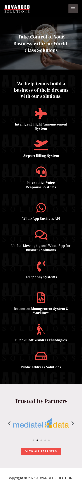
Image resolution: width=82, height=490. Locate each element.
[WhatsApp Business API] (41, 207)
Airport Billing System (41, 155)
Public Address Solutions (41, 366)
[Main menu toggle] (73, 9)
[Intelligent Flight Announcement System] (41, 113)
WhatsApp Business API (41, 218)
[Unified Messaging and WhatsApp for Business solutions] (41, 234)
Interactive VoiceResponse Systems (41, 184)
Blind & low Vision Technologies (41, 339)
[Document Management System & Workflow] (41, 297)
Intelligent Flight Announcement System (41, 126)
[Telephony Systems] (41, 266)
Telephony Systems (41, 276)
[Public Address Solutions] (41, 356)
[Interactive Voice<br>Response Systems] (41, 171)
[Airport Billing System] (41, 144)
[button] (9, 423)
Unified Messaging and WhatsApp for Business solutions (41, 247)
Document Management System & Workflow (41, 310)
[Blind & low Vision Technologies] (41, 329)
